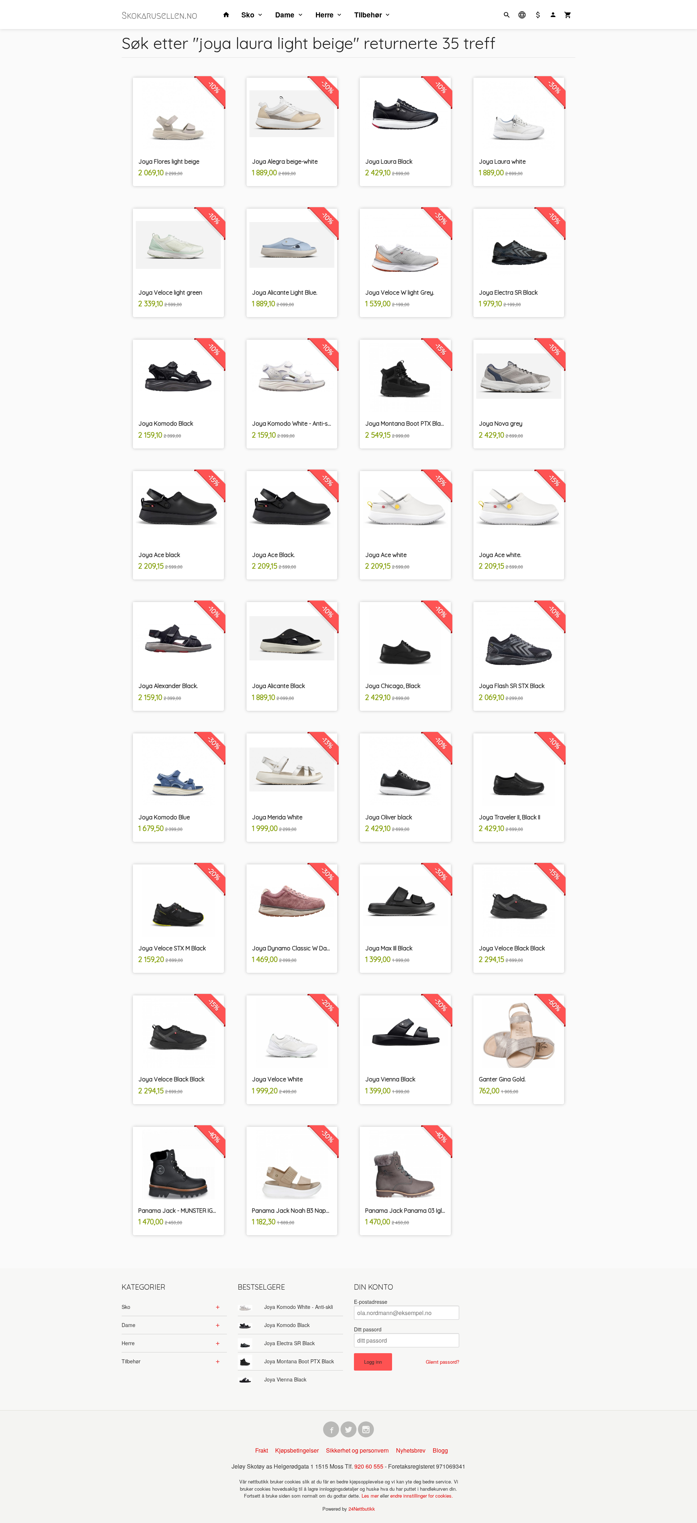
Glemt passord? (442, 1361)
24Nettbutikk (361, 1508)
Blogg (440, 1450)
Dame (284, 14)
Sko (247, 14)
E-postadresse (370, 1301)
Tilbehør (368, 14)
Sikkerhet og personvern (357, 1450)
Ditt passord (368, 1329)
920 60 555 (368, 1466)
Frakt (261, 1450)
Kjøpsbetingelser (297, 1450)
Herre (324, 14)
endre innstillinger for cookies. (421, 1495)
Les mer (371, 1495)
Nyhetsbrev (410, 1450)
